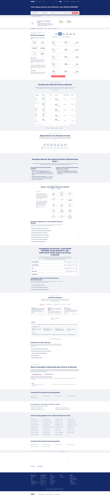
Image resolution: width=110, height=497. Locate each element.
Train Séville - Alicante (46, 424)
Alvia (31, 479)
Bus (39, 1)
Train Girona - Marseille (34, 430)
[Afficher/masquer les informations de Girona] (77, 384)
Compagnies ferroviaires (35, 482)
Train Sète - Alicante (34, 428)
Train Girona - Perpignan (47, 434)
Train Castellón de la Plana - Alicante (48, 426)
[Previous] (42, 144)
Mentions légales (41, 494)
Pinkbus (42, 482)
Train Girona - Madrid (58, 395)
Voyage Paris (72, 482)
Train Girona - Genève (46, 430)
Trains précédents (39, 124)
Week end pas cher (73, 478)
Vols (41, 1)
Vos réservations (66, 1)
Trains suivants (71, 124)
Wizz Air (51, 478)
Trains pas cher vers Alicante (52, 451)
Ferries (44, 1)
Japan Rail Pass (72, 476)
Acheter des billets (40, 28)
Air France (52, 482)
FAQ (58, 28)
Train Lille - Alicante (70, 419)
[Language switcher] (61, 1)
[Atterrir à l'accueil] (33, 1)
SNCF (32, 478)
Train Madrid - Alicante (34, 444)
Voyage (71, 475)
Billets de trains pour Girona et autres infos (38, 409)
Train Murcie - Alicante (34, 426)
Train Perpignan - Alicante (35, 424)
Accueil (32, 451)
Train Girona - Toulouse (71, 430)
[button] (53, 13)
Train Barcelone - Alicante (47, 444)
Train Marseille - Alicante (59, 419)
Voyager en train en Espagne (41, 451)
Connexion (77, 1)
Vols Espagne (52, 476)
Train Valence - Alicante (58, 422)
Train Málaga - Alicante (58, 424)
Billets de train (33, 475)
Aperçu (49, 28)
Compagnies (54, 28)
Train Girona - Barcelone (47, 395)
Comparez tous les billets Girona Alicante (62, 407)
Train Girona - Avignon (58, 434)
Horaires (45, 28)
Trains (37, 1)
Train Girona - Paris (34, 395)
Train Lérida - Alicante (70, 426)
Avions (51, 475)
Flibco (42, 479)
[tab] (56, 37)
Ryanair (51, 479)
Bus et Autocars (43, 475)
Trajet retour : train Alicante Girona (36, 407)
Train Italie (32, 476)
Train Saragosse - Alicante (71, 422)
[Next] (78, 34)
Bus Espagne (43, 476)
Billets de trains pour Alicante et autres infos (62, 409)
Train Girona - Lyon (70, 428)
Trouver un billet (34, 43)
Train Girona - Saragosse (35, 434)
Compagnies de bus (44, 478)
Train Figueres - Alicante (47, 428)
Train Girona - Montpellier (71, 395)
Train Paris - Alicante (34, 419)
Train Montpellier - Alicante (47, 422)
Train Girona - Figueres (34, 397)
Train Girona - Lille (58, 430)
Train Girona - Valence (70, 432)
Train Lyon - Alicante (46, 419)
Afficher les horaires (34, 54)
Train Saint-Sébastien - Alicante (72, 424)
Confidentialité (57, 494)
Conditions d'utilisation (49, 494)
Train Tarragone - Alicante (59, 426)
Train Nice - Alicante (34, 422)
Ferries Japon (62, 476)
